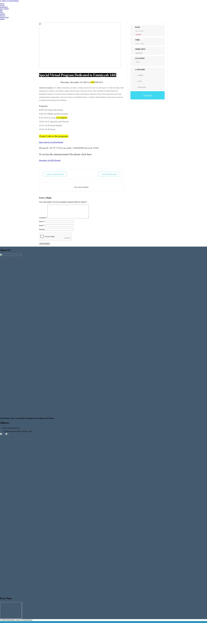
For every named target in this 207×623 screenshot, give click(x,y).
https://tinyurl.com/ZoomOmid (51, 142)
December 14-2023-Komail (49, 160)
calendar (140, 75)
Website (41, 229)
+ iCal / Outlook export (109, 174)
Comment (43, 218)
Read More (139, 53)
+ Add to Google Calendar (55, 174)
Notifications (142, 87)
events (140, 81)
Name (41, 221)
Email (41, 225)
